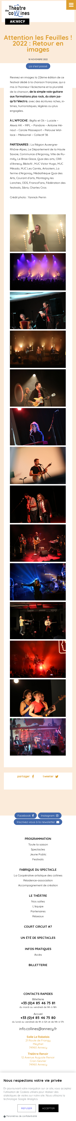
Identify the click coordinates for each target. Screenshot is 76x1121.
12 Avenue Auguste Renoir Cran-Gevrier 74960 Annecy (38, 1059)
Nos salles (38, 901)
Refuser (26, 1108)
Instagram (48, 815)
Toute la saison (38, 844)
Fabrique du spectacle (38, 869)
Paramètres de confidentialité (21, 1116)
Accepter (48, 1108)
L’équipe (38, 906)
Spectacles (38, 849)
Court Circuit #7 (38, 926)
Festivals (38, 859)
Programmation (38, 838)
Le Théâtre (38, 895)
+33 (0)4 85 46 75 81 (38, 1003)
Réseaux (38, 916)
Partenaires (38, 911)
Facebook (24, 815)
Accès (38, 954)
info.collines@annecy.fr (38, 1029)
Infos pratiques (38, 949)
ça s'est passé (38, 66)
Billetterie (38, 965)
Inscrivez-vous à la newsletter (36, 822)
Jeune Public (38, 854)
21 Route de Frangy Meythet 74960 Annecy (38, 1042)
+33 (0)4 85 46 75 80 (38, 1018)
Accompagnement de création (38, 885)
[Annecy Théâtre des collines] (38, 11)
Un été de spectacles (38, 938)
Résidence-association (38, 880)
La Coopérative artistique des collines (38, 875)
